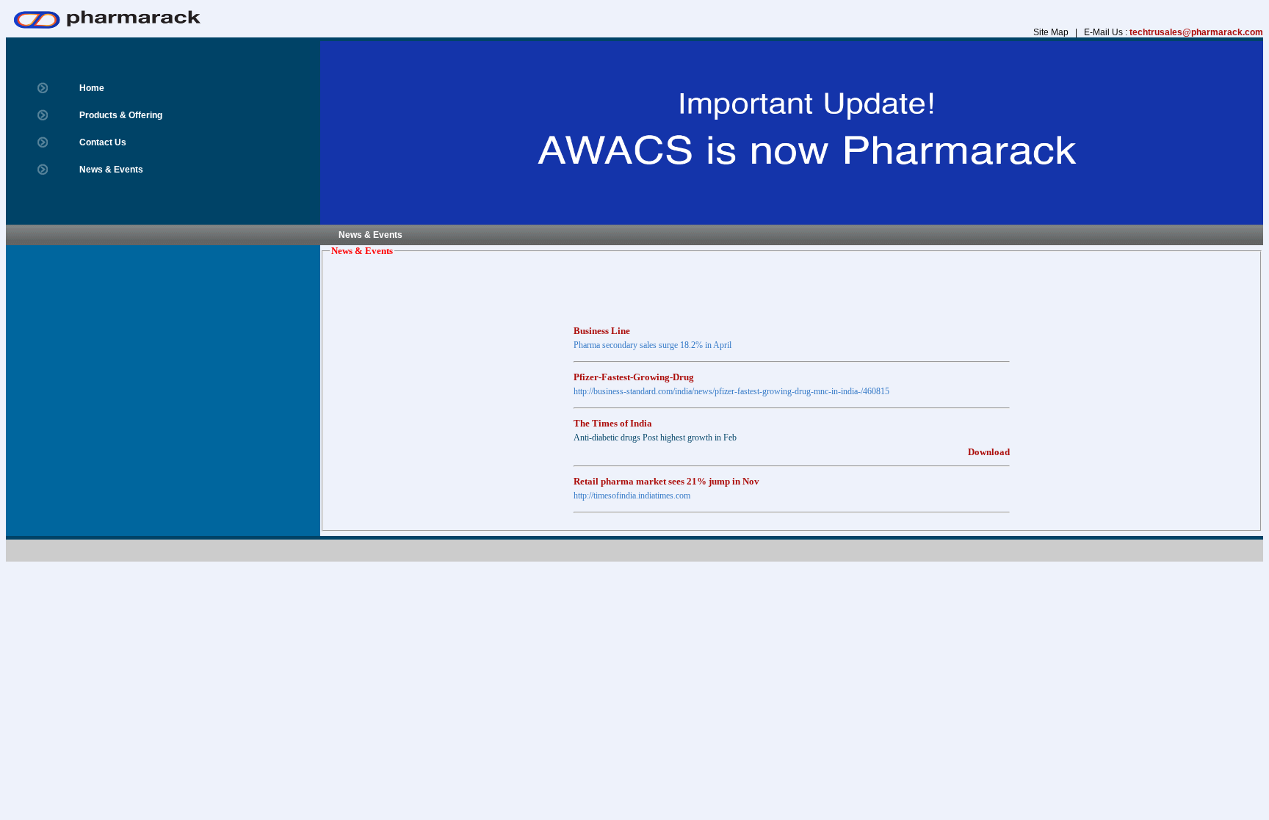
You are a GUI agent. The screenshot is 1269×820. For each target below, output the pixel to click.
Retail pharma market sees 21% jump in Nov (666, 475)
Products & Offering (120, 115)
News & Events (111, 169)
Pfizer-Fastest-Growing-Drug (634, 371)
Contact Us (102, 142)
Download (989, 445)
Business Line (602, 324)
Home (91, 88)
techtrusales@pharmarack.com (1196, 32)
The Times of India (613, 417)
